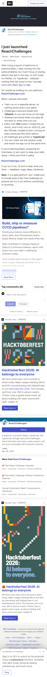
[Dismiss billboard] (43, 651)
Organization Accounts (31, 644)
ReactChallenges (16, 29)
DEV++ (30, 638)
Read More (8, 277)
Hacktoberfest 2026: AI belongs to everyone (20, 372)
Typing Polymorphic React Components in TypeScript (20, 491)
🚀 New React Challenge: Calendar (21, 467)
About (25, 648)
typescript (27, 56)
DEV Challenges (18, 638)
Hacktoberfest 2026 (19, 389)
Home (7, 638)
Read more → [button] (10, 408)
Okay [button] (6, 672)
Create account (37, 3)
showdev (15, 56)
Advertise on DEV (12, 644)
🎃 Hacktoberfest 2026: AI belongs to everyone (21, 588)
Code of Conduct (16, 311)
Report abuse (32, 311)
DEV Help (32, 641)
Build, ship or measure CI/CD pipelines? (19, 225)
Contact (33, 648)
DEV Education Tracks (18, 641)
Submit (10, 304)
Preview (23, 304)
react (5, 56)
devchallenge (9, 60)
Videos (37, 638)
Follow (24, 430)
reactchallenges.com (30, 34)
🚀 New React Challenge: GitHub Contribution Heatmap (22, 478)
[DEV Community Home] (10, 3)
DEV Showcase (15, 648)
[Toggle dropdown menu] (43, 192)
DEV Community (9, 629)
